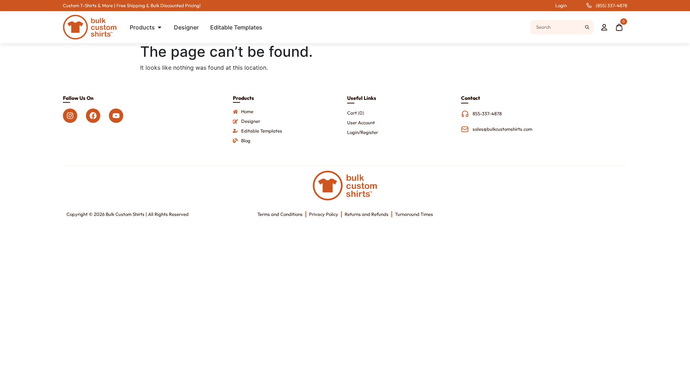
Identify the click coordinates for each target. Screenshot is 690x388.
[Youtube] (116, 115)
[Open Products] (159, 27)
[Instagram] (70, 115)
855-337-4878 (487, 113)
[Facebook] (93, 115)
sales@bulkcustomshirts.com (502, 129)
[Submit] (587, 27)
